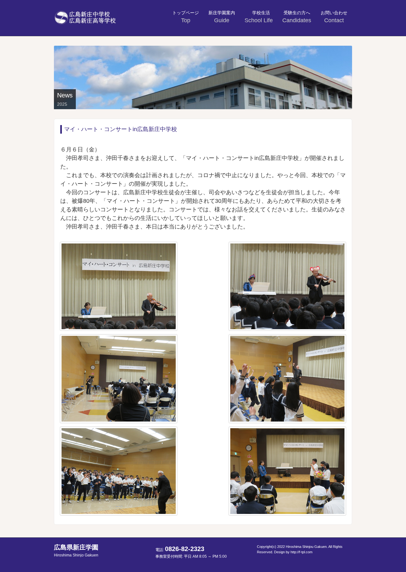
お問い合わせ (334, 16)
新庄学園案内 (221, 16)
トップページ (185, 16)
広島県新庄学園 (76, 550)
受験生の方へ (296, 16)
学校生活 (259, 16)
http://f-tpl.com (301, 552)
